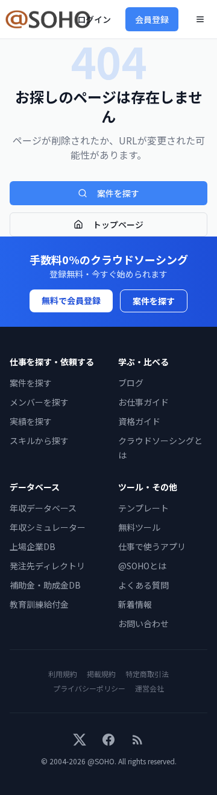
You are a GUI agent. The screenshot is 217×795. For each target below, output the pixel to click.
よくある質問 (143, 585)
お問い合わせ (143, 623)
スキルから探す (39, 441)
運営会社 (149, 688)
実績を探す (31, 421)
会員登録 (152, 19)
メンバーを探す (39, 402)
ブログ (130, 383)
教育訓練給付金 (39, 604)
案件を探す (118, 193)
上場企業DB (32, 546)
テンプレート (143, 508)
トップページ (118, 224)
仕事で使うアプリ (152, 546)
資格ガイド (139, 421)
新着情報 (135, 604)
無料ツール (139, 527)
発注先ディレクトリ (47, 566)
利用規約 (62, 674)
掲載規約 (101, 674)
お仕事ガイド (143, 402)
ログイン (94, 19)
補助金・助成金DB (45, 585)
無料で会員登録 (71, 300)
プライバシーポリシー (89, 688)
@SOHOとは (142, 566)
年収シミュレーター (48, 527)
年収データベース (43, 508)
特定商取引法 (147, 674)
